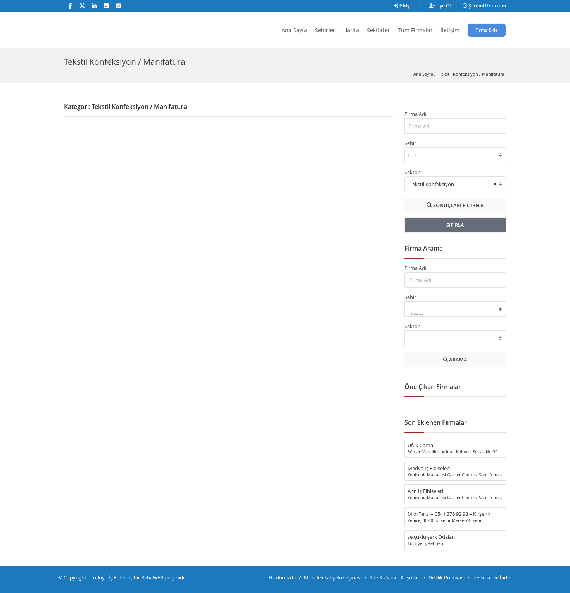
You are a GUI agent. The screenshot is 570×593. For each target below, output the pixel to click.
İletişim (449, 30)
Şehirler (325, 30)
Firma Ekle (486, 30)
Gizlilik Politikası (446, 577)
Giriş (403, 5)
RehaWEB (152, 577)
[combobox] (455, 155)
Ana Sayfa (294, 30)
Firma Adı (415, 114)
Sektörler (378, 30)
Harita (351, 30)
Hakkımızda (282, 577)
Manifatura (493, 74)
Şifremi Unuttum (486, 5)
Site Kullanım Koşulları (395, 577)
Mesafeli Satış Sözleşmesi (332, 577)
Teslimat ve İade (491, 577)
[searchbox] (413, 155)
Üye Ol (443, 5)
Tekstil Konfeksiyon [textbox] (453, 184)
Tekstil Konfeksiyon (458, 74)
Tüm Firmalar (415, 30)
